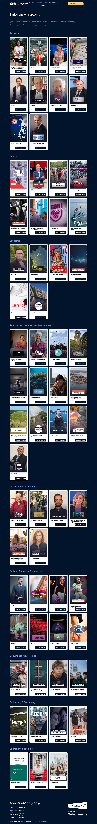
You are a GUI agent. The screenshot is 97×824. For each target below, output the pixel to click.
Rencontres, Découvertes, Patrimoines (38, 21)
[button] (63, 4)
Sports (18, 21)
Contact (21, 813)
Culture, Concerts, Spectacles (68, 21)
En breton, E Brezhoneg (28, 25)
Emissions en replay (42, 2)
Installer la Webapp (22, 816)
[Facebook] (28, 803)
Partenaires (22, 807)
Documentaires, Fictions (15, 25)
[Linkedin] (39, 803)
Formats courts (53, 2)
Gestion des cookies (43, 821)
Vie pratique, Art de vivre (54, 21)
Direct (31, 2)
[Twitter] (32, 803)
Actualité (12, 21)
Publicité (21, 810)
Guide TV (43, 5)
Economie (25, 21)
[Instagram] (35, 803)
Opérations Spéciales (40, 25)
